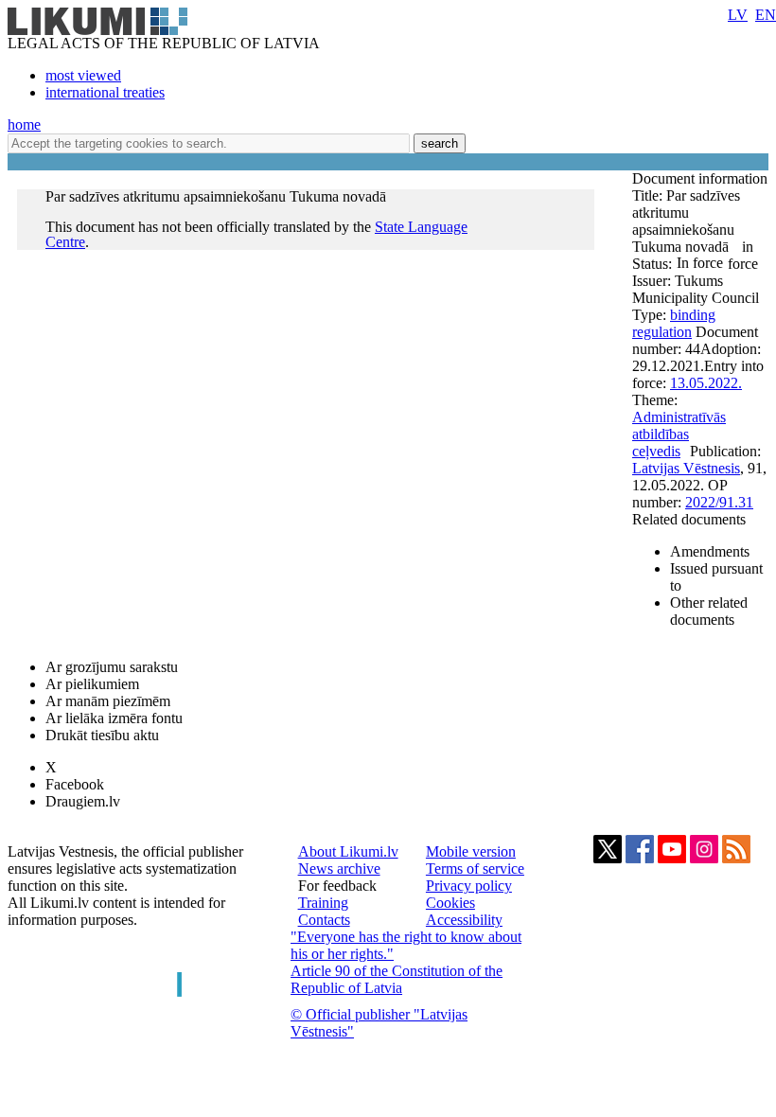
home (24, 124)
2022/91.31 (719, 502)
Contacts (324, 920)
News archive (339, 868)
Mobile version (471, 851)
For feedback (337, 886)
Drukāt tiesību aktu (102, 735)
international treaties (105, 92)
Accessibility (464, 920)
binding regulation (673, 323)
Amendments (710, 551)
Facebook (74, 784)
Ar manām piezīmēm (107, 701)
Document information (699, 178)
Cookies (450, 903)
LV (738, 15)
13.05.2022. (706, 383)
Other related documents (709, 611)
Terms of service (475, 868)
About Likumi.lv (348, 851)
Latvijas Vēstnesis (686, 468)
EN (765, 15)
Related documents (689, 519)
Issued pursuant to (716, 577)
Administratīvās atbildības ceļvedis (679, 434)
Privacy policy (469, 886)
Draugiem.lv (82, 801)
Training (323, 903)
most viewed (83, 75)
